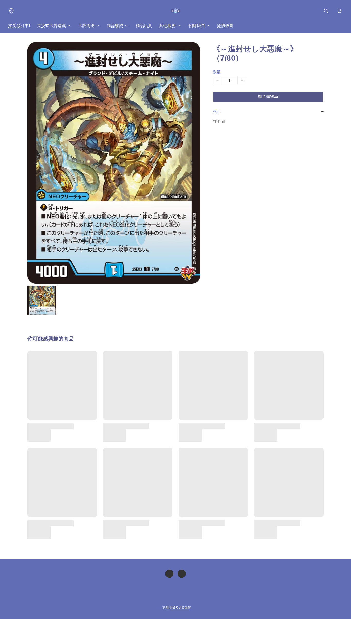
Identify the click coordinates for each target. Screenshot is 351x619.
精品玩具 (144, 25)
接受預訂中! (19, 25)
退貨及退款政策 (180, 607)
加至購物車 (268, 96)
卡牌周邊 (86, 25)
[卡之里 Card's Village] (176, 10)
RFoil (220, 122)
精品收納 (115, 25)
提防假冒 (225, 25)
